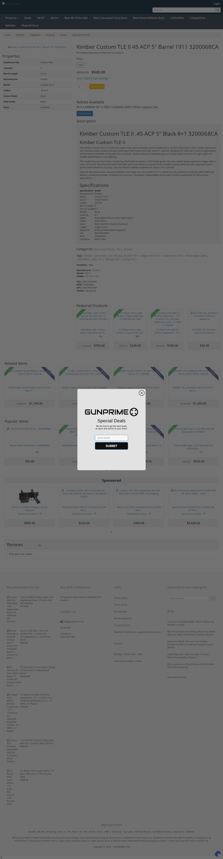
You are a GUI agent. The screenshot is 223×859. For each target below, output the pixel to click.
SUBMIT (111, 446)
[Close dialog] (141, 393)
